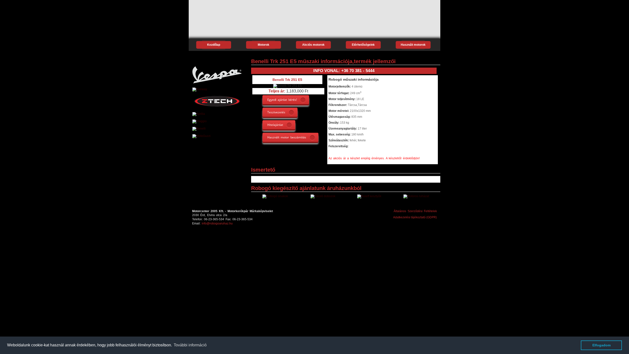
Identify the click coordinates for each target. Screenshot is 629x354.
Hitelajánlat (275, 125)
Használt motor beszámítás (286, 137)
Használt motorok (413, 44)
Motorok (263, 44)
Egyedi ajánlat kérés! (282, 100)
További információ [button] (190, 345)
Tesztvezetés (276, 112)
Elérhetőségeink (363, 44)
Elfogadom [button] (601, 345)
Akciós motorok (313, 44)
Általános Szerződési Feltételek (415, 211)
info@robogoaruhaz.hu (217, 223)
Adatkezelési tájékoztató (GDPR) (415, 217)
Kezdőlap (213, 44)
